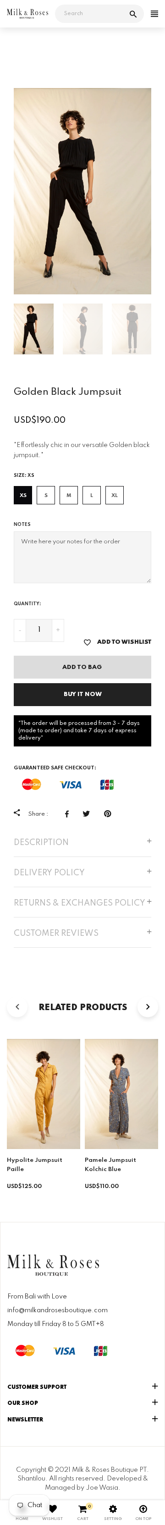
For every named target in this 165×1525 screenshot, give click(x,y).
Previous (6, 191)
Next (158, 191)
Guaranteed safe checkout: (55, 768)
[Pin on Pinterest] (110, 814)
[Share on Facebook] (69, 814)
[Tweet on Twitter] (88, 814)
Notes (22, 524)
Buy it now (83, 694)
